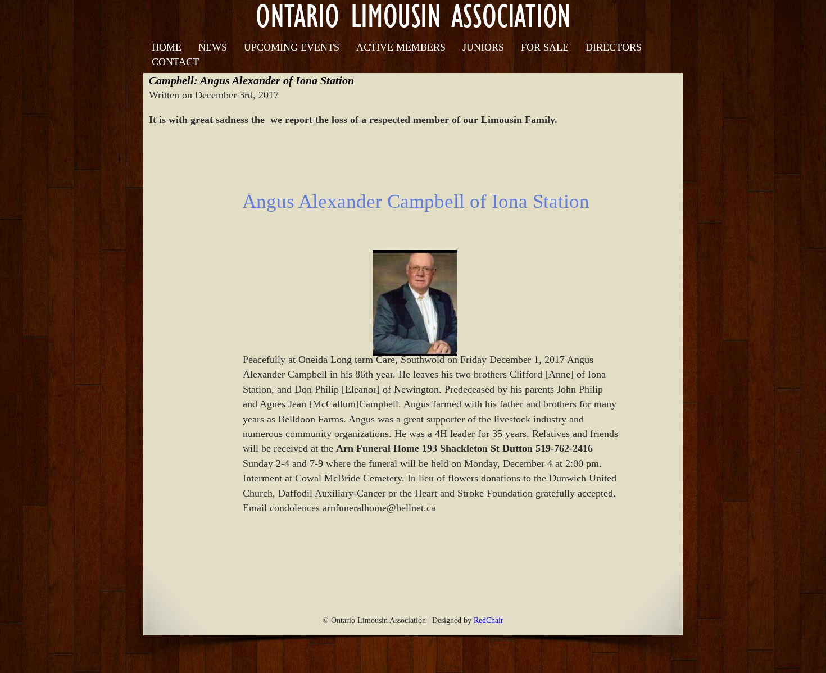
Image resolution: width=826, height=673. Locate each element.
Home (166, 47)
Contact (175, 61)
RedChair (488, 620)
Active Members (401, 47)
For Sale (545, 47)
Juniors (483, 47)
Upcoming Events (291, 47)
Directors (614, 47)
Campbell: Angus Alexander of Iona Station (251, 80)
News (212, 47)
